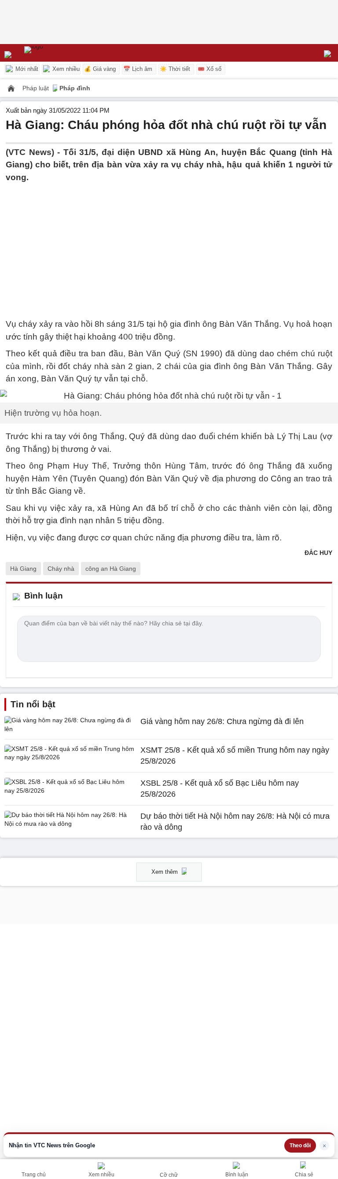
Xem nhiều (65, 69)
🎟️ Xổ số (209, 69)
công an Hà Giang (110, 568)
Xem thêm (165, 872)
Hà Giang (23, 568)
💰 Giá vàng (100, 69)
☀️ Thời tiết (175, 69)
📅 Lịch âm (137, 69)
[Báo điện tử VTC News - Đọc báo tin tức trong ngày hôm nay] (54, 53)
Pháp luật (36, 88)
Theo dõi (300, 1145)
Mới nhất (26, 69)
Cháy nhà (61, 568)
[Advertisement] (169, 245)
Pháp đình (74, 88)
